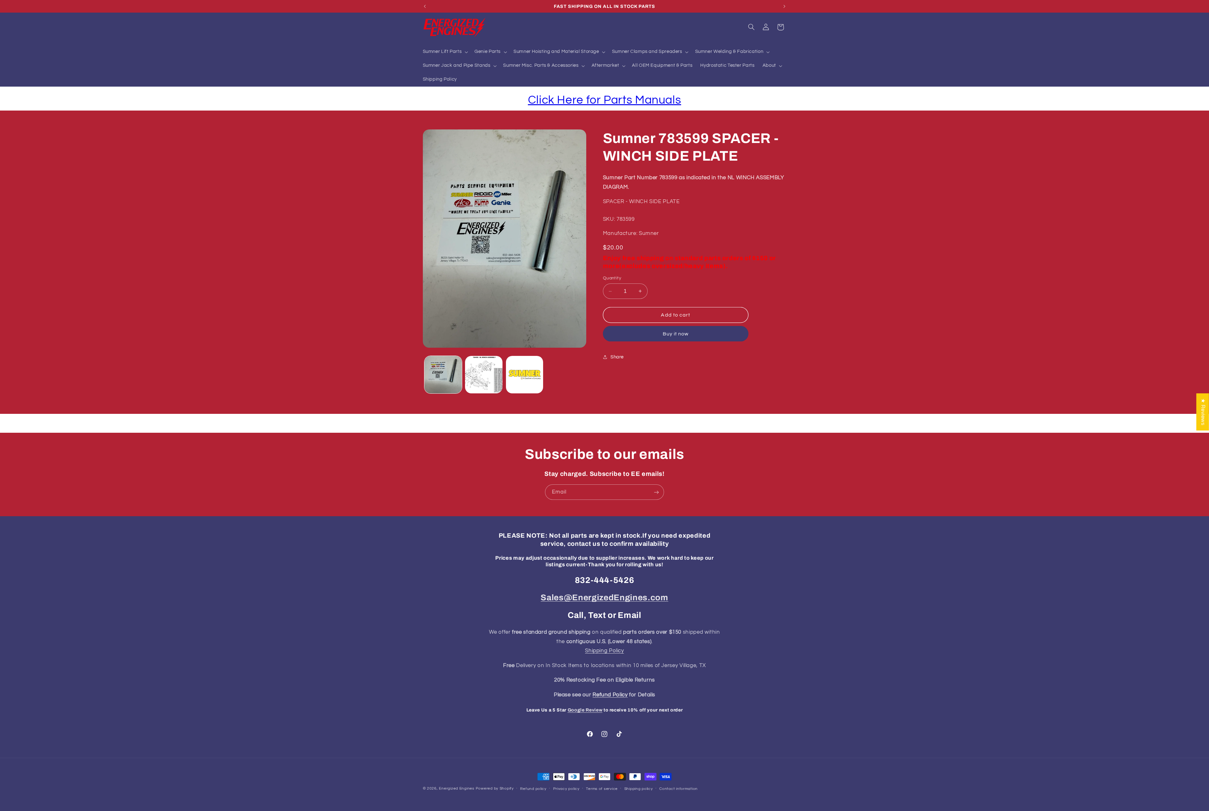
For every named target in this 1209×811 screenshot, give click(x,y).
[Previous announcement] (425, 6)
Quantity (612, 278)
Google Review (585, 709)
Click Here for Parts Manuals (604, 100)
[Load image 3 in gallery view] (524, 374)
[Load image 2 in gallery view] (483, 374)
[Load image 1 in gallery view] (443, 374)
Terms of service (602, 789)
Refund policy (533, 789)
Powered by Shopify (495, 788)
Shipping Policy (604, 651)
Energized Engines (456, 788)
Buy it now (676, 333)
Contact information (678, 789)
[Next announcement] (784, 6)
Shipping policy (638, 789)
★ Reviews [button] (1203, 411)
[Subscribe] (656, 492)
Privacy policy (566, 789)
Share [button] (617, 357)
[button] (445, 52)
